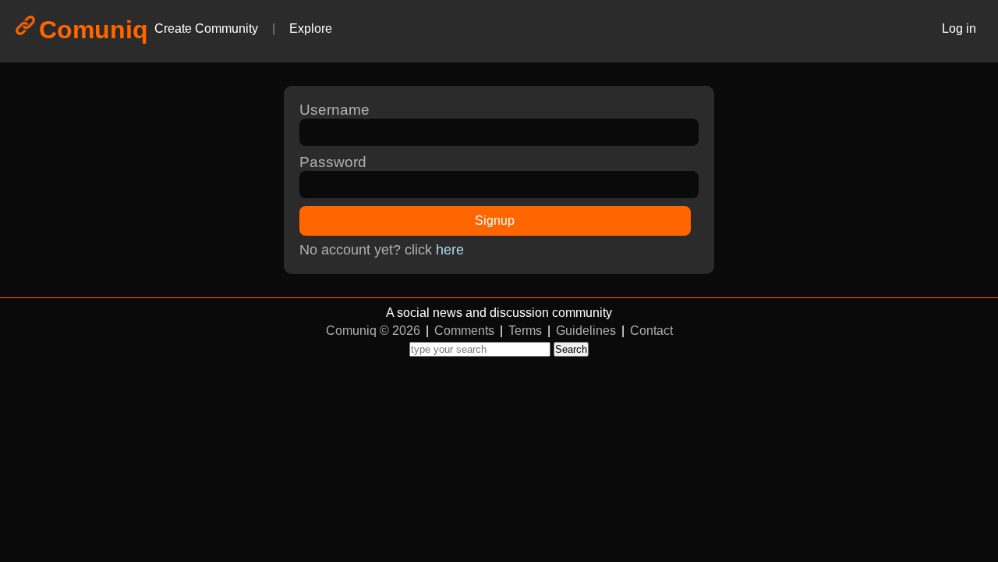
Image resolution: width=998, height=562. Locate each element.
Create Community (206, 28)
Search (571, 349)
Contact (651, 330)
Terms (525, 330)
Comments (464, 330)
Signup (495, 220)
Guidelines (586, 330)
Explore (310, 28)
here (450, 250)
